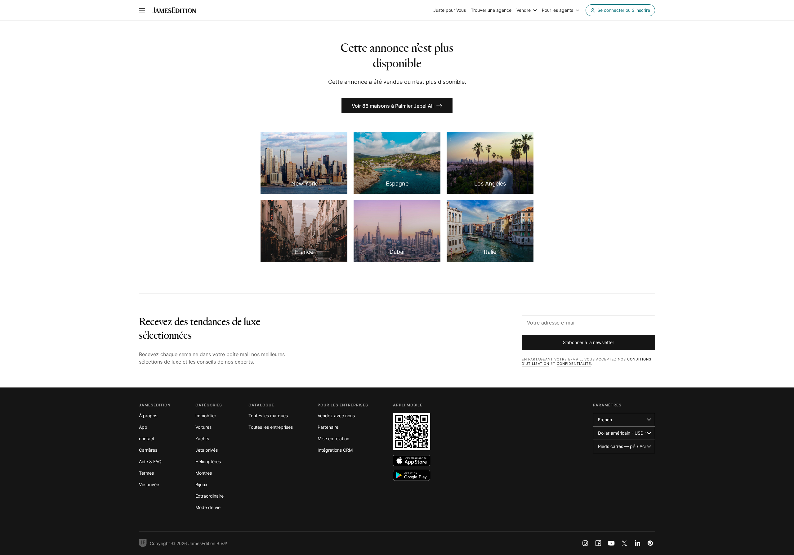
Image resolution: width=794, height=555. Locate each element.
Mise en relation (333, 438)
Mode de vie (208, 507)
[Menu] (142, 10)
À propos (148, 415)
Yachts (202, 438)
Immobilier (205, 415)
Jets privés (206, 450)
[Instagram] (585, 543)
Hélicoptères (208, 461)
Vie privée (149, 484)
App (143, 427)
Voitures (203, 427)
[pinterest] (650, 543)
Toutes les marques (268, 415)
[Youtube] (611, 543)
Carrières (148, 450)
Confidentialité (574, 363)
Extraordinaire (209, 496)
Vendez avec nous (336, 415)
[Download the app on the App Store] (411, 460)
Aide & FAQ (150, 461)
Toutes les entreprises (270, 427)
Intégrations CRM (335, 450)
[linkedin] (637, 543)
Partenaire (328, 427)
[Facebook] (598, 543)
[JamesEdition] (174, 10)
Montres (203, 473)
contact (146, 438)
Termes (146, 473)
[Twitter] (624, 543)
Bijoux (201, 484)
